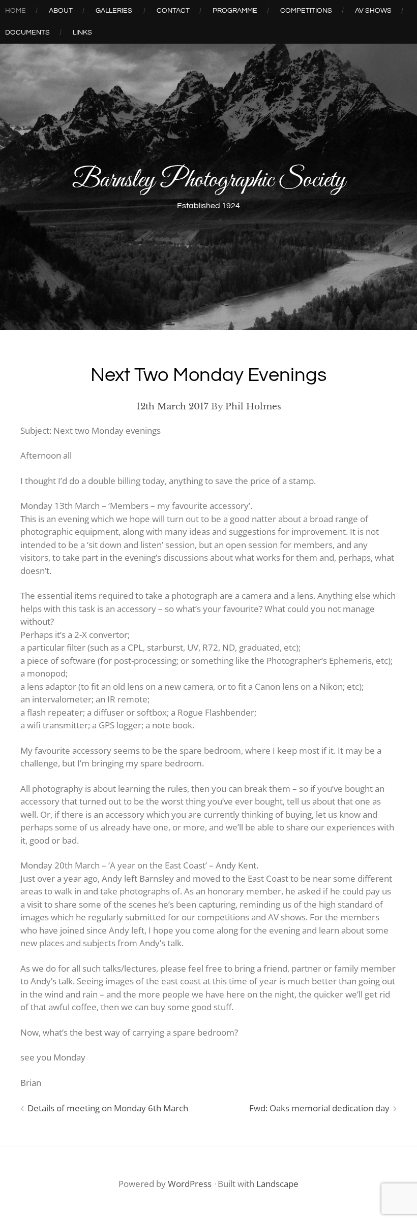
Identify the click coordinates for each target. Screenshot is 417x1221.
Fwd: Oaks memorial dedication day (319, 1108)
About (61, 10)
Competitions (306, 10)
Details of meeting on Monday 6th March (107, 1108)
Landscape (277, 1184)
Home (15, 10)
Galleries (114, 10)
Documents (27, 32)
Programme (235, 10)
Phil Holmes (253, 406)
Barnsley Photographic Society (208, 180)
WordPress (190, 1184)
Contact (173, 10)
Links (82, 32)
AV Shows (373, 10)
